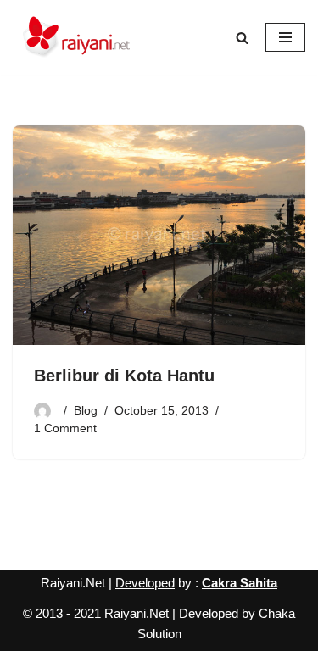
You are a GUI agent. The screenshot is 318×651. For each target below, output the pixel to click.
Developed (145, 583)
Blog (86, 410)
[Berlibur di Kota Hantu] (159, 235)
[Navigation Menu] (285, 37)
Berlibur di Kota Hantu (124, 375)
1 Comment (65, 428)
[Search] (242, 37)
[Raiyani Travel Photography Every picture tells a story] (76, 37)
